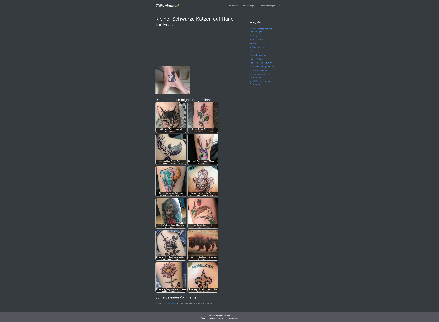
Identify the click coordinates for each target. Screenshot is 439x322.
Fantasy (253, 35)
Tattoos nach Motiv (258, 70)
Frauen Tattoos (257, 39)
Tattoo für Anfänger (266, 6)
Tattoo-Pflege (248, 6)
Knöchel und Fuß (257, 47)
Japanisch (254, 43)
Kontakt (213, 318)
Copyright (222, 318)
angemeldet (170, 303)
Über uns (204, 318)
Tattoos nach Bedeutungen (262, 63)
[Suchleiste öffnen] (280, 5)
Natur (252, 51)
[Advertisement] (198, 46)
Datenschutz (233, 318)
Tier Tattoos (233, 6)
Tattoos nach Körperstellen (262, 67)
